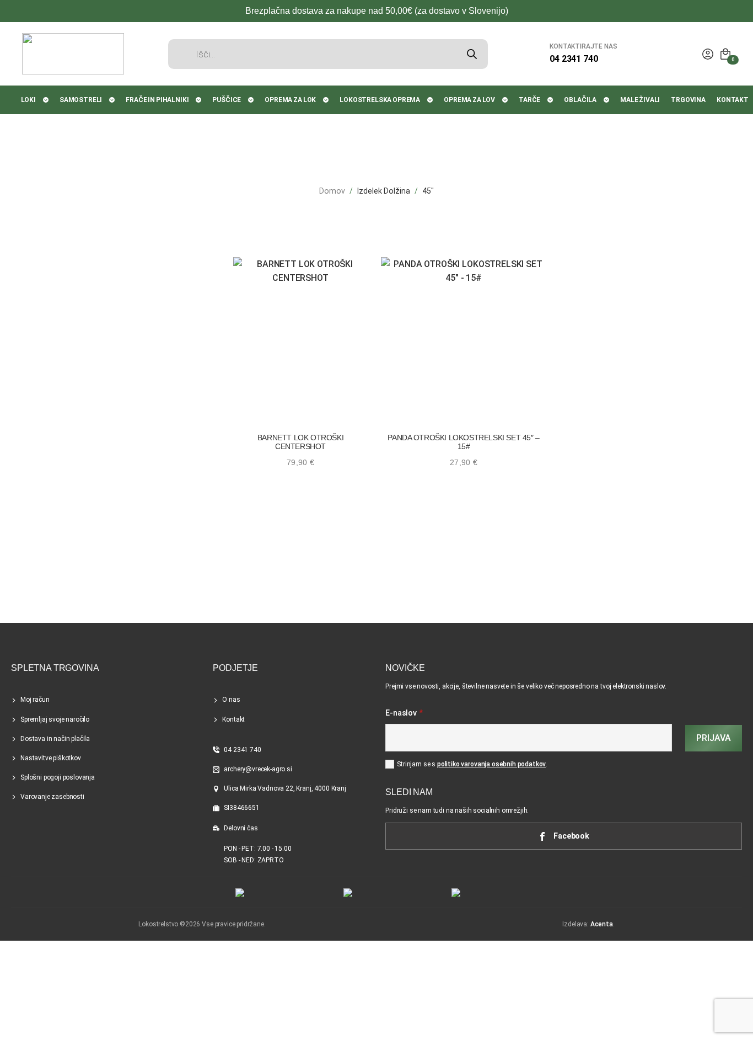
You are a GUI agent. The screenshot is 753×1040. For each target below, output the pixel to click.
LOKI (28, 100)
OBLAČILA (580, 100)
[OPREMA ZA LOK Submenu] (326, 100)
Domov (332, 190)
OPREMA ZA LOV (469, 100)
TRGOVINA (688, 100)
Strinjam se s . (472, 764)
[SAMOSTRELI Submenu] (112, 100)
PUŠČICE (226, 100)
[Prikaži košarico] (725, 54)
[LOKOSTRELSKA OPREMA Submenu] (430, 100)
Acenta (601, 924)
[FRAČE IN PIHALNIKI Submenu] (199, 100)
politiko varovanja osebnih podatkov (491, 764)
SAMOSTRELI (81, 100)
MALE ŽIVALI (640, 100)
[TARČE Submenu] (550, 100)
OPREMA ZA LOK (290, 100)
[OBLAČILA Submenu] (607, 100)
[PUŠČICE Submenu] (251, 100)
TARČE (529, 100)
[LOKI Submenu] (46, 100)
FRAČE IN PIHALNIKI (157, 100)
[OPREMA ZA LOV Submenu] (505, 100)
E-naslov (404, 713)
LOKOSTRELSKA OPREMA (380, 100)
